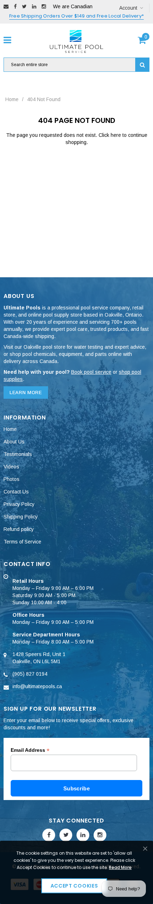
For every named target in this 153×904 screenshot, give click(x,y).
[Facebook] (15, 6)
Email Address (30, 750)
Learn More (26, 392)
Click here (110, 135)
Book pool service (91, 372)
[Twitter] (24, 6)
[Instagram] (44, 6)
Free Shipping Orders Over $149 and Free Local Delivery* (76, 16)
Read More (120, 867)
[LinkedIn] (34, 6)
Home (12, 99)
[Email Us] (6, 6)
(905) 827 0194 (29, 674)
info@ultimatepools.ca (37, 686)
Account (128, 8)
